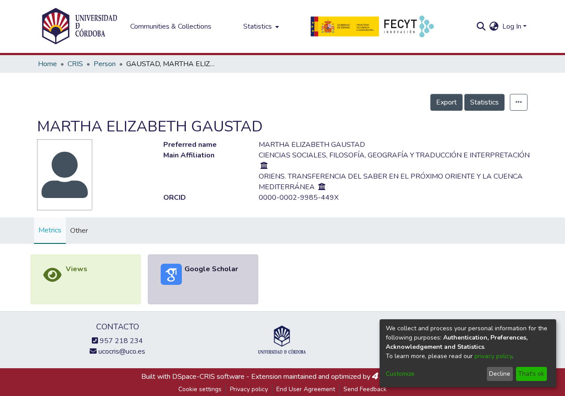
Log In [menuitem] (511, 26)
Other (79, 230)
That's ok (531, 374)
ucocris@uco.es (121, 351)
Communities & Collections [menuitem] (170, 26)
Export (446, 102)
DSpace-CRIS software (208, 376)
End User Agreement (305, 389)
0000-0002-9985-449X (299, 197)
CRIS (75, 64)
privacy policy (493, 356)
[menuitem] (260, 26)
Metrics (49, 230)
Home (47, 64)
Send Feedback (365, 389)
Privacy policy (249, 389)
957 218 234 (120, 341)
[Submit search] (481, 26)
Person (105, 64)
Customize (400, 374)
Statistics (484, 102)
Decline (499, 374)
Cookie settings (200, 389)
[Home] (79, 26)
